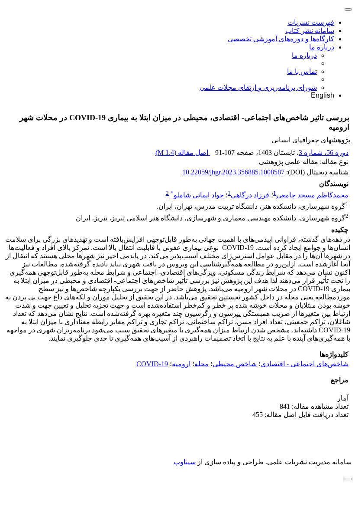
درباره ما (321, 47)
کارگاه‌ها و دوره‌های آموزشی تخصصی (281, 39)
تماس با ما (302, 71)
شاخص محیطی (235, 364)
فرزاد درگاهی (250, 195)
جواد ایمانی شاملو (197, 195)
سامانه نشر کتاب (309, 30)
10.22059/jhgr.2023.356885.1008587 (233, 172)
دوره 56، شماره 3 (324, 152)
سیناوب (185, 462)
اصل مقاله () (182, 152)
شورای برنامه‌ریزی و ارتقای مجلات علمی (258, 87)
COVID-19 (152, 364)
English (322, 95)
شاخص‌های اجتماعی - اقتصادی (305, 364)
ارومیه (181, 364)
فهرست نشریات (310, 22)
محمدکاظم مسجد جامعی (312, 195)
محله (201, 364)
